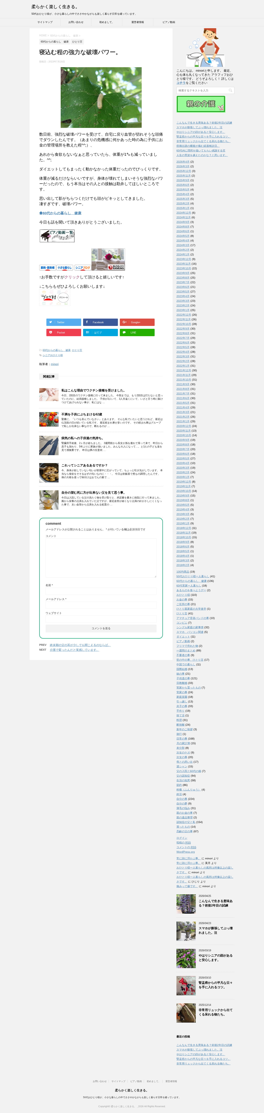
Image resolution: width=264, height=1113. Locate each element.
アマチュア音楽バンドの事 (192, 618)
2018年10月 (183, 537)
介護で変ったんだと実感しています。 (74, 649)
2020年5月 (183, 458)
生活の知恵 (183, 780)
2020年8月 (183, 444)
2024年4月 (183, 240)
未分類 (180, 747)
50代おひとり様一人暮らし (192, 576)
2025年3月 (183, 198)
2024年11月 (183, 217)
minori (55, 364)
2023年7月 (183, 282)
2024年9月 (183, 222)
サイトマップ (45, 22)
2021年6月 (183, 398)
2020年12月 (183, 426)
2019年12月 (183, 481)
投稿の (183, 842)
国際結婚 (181, 669)
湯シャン (181, 766)
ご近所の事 (183, 604)
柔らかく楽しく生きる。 (56, 6)
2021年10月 (183, 379)
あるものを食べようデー (191, 590)
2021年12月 (183, 370)
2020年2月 (183, 472)
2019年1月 (183, 523)
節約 (179, 784)
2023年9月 (183, 273)
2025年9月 (183, 180)
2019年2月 (183, 518)
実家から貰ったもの (188, 687)
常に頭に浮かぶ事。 (188, 858)
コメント (51, 535)
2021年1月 (183, 421)
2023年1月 (183, 310)
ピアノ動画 (169, 22)
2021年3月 (183, 412)
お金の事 (181, 599)
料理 (179, 720)
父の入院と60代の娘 (188, 771)
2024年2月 (183, 249)
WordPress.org (185, 851)
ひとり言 (77, 350)
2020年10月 (183, 435)
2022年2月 (183, 361)
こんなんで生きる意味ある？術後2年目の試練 (204, 122)
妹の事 (180, 673)
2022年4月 (183, 351)
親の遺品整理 (184, 817)
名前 (49, 585)
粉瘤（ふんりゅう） (188, 789)
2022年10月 (183, 324)
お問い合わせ (75, 22)
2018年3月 (183, 560)
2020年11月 (183, 430)
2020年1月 (183, 477)
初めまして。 (106, 22)
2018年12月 (183, 528)
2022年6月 (183, 342)
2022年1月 (183, 365)
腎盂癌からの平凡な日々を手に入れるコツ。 (203, 136)
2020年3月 (183, 467)
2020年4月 (183, 463)
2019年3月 (183, 514)
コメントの (186, 847)
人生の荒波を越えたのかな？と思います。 (202, 155)
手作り (180, 710)
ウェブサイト (54, 613)
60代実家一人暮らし (188, 585)
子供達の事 (183, 678)
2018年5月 (183, 551)
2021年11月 (183, 375)
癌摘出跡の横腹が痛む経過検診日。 (198, 145)
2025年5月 (183, 189)
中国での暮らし (185, 664)
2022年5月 (183, 347)
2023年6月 (183, 286)
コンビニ (181, 622)
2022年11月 (183, 319)
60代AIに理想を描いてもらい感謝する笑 (200, 150)
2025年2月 (183, 203)
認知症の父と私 (185, 822)
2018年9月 (183, 541)
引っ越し (181, 701)
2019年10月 (183, 490)
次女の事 (181, 757)
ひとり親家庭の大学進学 (191, 608)
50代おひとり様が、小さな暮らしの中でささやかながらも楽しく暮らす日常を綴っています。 (132, 1097)
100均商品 (182, 571)
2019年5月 (183, 504)
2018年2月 (183, 565)
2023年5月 (183, 291)
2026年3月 (183, 166)
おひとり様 (183, 594)
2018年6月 (183, 546)
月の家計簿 (183, 743)
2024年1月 (183, 254)
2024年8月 (183, 226)
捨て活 (180, 715)
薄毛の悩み (183, 808)
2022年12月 (183, 314)
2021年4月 (183, 407)
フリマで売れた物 (187, 645)
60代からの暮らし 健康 (57, 350)
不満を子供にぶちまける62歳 (81, 414)
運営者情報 (137, 22)
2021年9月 (183, 384)
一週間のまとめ (185, 650)
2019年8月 (183, 500)
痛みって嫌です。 (187, 886)
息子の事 (181, 706)
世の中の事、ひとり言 (190, 659)
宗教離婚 (181, 682)
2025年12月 (183, 171)
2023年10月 (183, 268)
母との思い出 (184, 761)
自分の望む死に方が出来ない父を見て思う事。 (93, 492)
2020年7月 (183, 449)
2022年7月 (183, 337)
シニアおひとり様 (53, 355)
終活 (179, 794)
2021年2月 (183, 416)
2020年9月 (183, 439)
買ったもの (183, 826)
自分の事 (181, 798)
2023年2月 (183, 305)
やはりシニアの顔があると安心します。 (200, 131)
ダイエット (183, 636)
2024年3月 (183, 245)
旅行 (179, 733)
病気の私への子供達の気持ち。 (83, 438)
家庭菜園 (181, 696)
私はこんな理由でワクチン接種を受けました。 (93, 390)
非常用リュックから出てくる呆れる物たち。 (203, 141)
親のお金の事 (184, 812)
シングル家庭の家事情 (190, 627)
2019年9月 (183, 495)
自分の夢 (181, 803)
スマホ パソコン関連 (190, 631)
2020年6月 (183, 453)
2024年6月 (183, 231)
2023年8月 (183, 277)
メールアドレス (56, 599)
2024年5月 (183, 235)
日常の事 (181, 738)
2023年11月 (183, 263)
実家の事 (181, 692)
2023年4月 (183, 296)
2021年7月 (183, 393)
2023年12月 (183, 259)
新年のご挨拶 (184, 729)
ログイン (181, 837)
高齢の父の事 (184, 831)
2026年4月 (183, 161)
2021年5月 (183, 402)
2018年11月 (183, 532)
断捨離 (180, 724)
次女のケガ (183, 752)
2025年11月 (183, 175)
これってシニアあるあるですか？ (84, 465)
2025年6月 (183, 184)
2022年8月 (183, 333)
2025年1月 (183, 208)
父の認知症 (183, 775)
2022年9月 (183, 328)
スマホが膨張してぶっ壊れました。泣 (199, 127)
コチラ (181, 82)
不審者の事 (183, 655)
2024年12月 (183, 212)
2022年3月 (183, 356)
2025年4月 (183, 194)
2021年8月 (183, 388)
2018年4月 (183, 555)
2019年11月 (183, 486)
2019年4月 (183, 509)
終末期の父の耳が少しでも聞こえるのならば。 (80, 645)
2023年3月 (183, 300)
